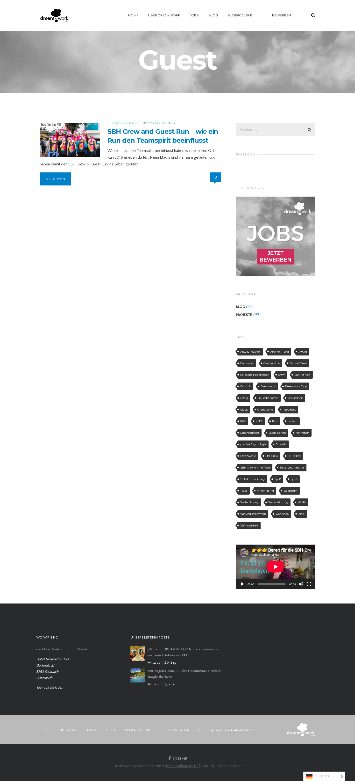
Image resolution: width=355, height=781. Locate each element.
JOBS (194, 15)
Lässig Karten (277, 432)
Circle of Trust (298, 363)
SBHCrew (271, 456)
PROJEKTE (244, 315)
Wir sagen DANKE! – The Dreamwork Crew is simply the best (183, 674)
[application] (275, 567)
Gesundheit (295, 398)
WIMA (302, 502)
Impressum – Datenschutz (231, 730)
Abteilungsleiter (250, 351)
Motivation (302, 432)
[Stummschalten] (301, 584)
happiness (289, 409)
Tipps (243, 490)
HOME (133, 15)
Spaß (277, 479)
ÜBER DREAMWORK (164, 15)
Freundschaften (267, 398)
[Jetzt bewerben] (275, 236)
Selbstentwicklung (252, 479)
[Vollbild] (308, 584)
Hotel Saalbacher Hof (183, 766)
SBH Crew (294, 456)
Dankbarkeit (302, 374)
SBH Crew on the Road (255, 467)
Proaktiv (281, 444)
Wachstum (291, 490)
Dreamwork (268, 386)
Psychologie (248, 456)
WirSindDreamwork (253, 514)
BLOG (213, 15)
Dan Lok (245, 386)
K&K (243, 421)
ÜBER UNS (68, 730)
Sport (294, 479)
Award (302, 351)
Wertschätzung (278, 502)
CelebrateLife (271, 363)
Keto (275, 421)
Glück (244, 409)
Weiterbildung (249, 502)
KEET (259, 421)
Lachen (292, 421)
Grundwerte (265, 409)
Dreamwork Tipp (296, 386)
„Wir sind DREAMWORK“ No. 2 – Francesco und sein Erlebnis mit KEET (182, 652)
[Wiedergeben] (242, 584)
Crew (281, 374)
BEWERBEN (281, 15)
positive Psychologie (253, 444)
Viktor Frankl (265, 490)
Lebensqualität (249, 432)
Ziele (301, 514)
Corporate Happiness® (254, 374)
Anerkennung (279, 351)
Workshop (282, 514)
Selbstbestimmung (292, 467)
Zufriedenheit (249, 525)
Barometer (247, 363)
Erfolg (244, 398)
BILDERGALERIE (239, 15)
